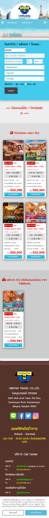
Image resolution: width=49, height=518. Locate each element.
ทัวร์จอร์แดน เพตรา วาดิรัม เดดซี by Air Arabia (35, 229)
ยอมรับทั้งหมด (36, 512)
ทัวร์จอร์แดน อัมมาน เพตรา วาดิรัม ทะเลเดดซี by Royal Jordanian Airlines (13, 232)
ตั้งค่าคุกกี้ (13, 512)
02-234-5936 (22, 469)
